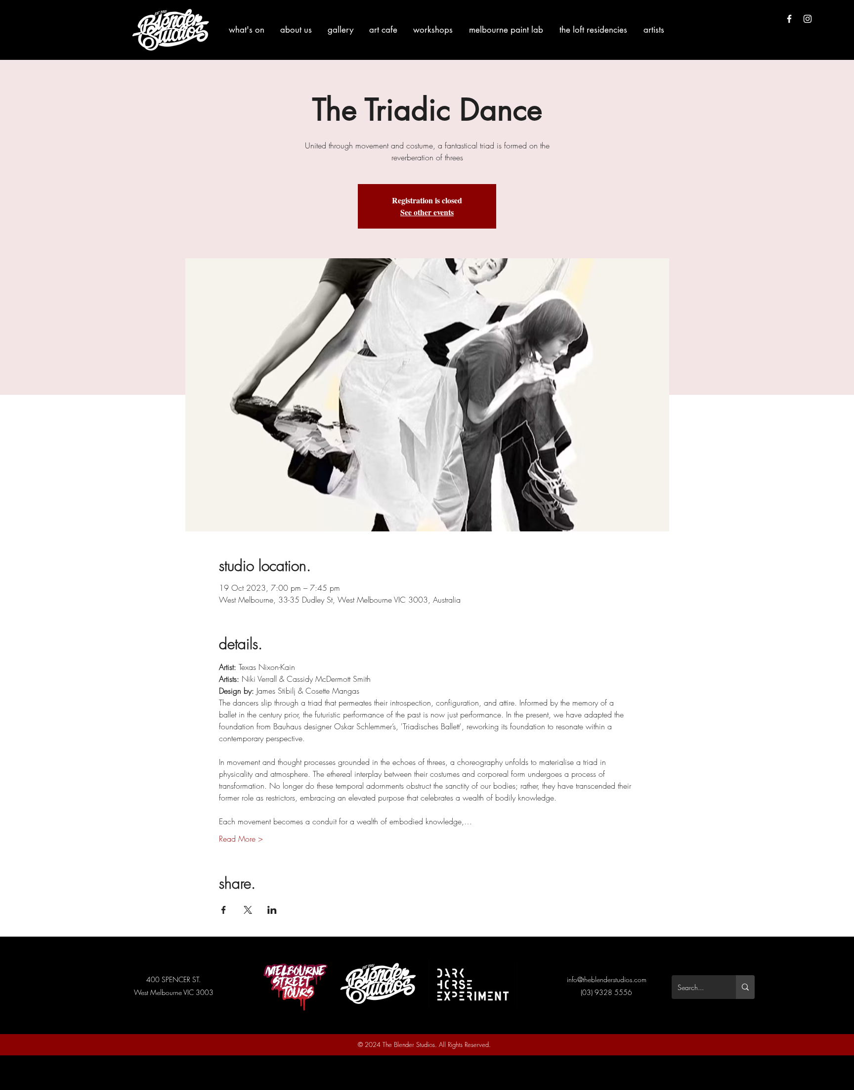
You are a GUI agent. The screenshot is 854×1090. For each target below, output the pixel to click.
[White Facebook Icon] (789, 18)
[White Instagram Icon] (807, 18)
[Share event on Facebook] (223, 910)
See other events (427, 212)
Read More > (241, 838)
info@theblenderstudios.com (606, 979)
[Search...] (745, 987)
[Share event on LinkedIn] (272, 910)
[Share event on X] (248, 910)
